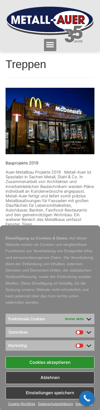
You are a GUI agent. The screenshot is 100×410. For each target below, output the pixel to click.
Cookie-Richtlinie (21, 404)
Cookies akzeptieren (50, 362)
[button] (50, 44)
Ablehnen (50, 377)
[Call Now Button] (86, 398)
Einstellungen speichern (50, 392)
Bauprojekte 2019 (22, 163)
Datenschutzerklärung (55, 404)
